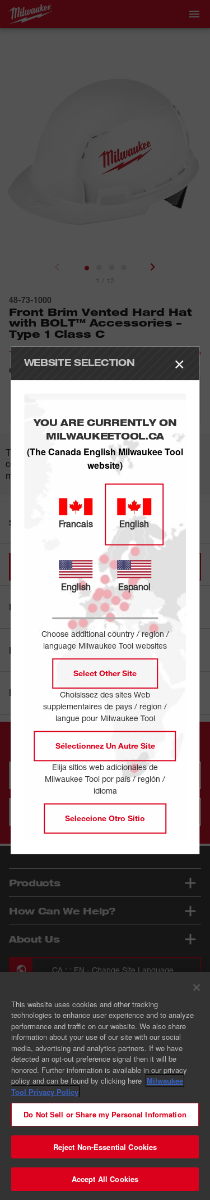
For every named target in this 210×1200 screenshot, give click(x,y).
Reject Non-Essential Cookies (105, 1147)
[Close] (196, 987)
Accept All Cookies (105, 1179)
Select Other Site (105, 673)
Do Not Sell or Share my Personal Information (105, 1114)
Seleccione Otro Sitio (105, 818)
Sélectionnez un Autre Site (105, 745)
